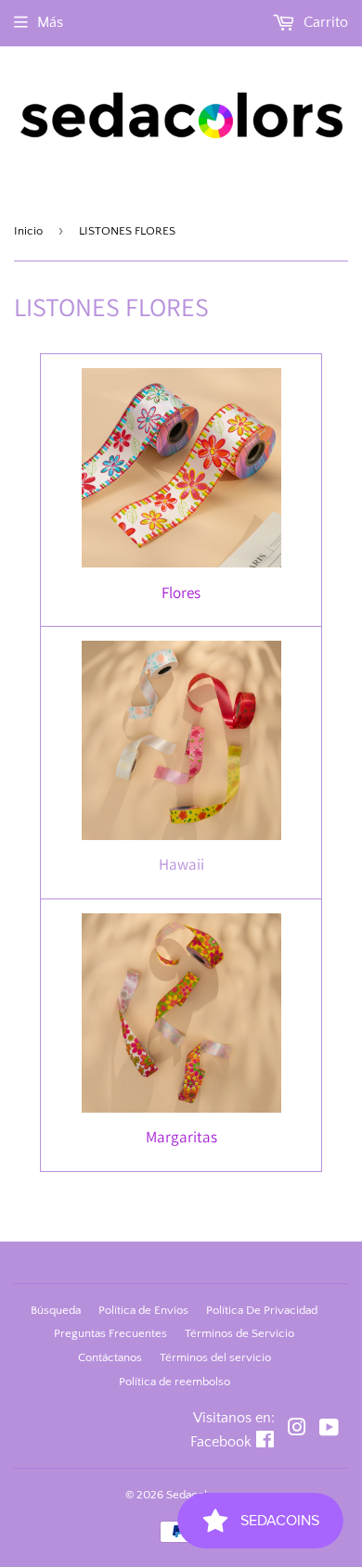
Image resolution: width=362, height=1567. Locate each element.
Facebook (221, 1441)
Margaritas (181, 1137)
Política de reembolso (174, 1381)
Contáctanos (110, 1357)
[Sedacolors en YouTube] (329, 1429)
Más (50, 22)
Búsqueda (56, 1310)
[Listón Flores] (181, 562)
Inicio (28, 230)
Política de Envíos (143, 1310)
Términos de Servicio (239, 1333)
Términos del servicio (215, 1357)
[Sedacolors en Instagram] (297, 1429)
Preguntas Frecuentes (110, 1333)
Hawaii (181, 864)
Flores (181, 592)
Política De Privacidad (261, 1310)
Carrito (324, 22)
